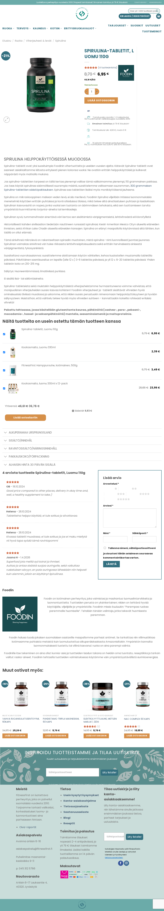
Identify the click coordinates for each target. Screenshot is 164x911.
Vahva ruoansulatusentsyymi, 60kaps (20, 720)
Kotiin (55, 28)
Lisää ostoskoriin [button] (15, 735)
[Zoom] (7, 120)
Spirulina (60, 41)
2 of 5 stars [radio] (125, 488)
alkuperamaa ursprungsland (30, 432)
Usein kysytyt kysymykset (81, 795)
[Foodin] (126, 73)
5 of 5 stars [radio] (110, 499)
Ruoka (7, 28)
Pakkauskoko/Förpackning (29, 456)
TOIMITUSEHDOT (140, 2)
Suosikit (137, 25)
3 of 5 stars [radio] (110, 494)
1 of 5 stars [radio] (108, 488)
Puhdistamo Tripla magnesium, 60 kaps (61, 720)
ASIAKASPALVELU (155, 2)
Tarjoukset (117, 25)
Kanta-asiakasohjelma (79, 801)
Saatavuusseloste (76, 812)
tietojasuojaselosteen (114, 857)
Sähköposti (140, 533)
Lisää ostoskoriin (101, 100)
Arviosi (108, 505)
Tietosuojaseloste (75, 806)
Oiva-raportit (27, 827)
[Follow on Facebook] (120, 863)
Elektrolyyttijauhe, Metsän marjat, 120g (100, 720)
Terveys (22, 28)
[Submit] (157, 11)
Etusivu (6, 41)
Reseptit (69, 823)
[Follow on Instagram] (126, 863)
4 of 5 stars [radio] (132, 494)
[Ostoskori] (158, 16)
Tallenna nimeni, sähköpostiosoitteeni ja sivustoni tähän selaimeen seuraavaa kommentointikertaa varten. (129, 553)
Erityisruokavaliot (79, 28)
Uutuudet (152, 25)
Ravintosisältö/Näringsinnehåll (33, 448)
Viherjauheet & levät (39, 41)
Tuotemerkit (152, 31)
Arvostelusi (111, 483)
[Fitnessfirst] (82, 13)
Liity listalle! (109, 772)
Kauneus (39, 28)
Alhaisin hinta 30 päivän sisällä (32, 465)
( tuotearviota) (107, 67)
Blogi (66, 818)
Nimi (106, 533)
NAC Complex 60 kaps (137, 719)
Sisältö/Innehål (20, 440)
